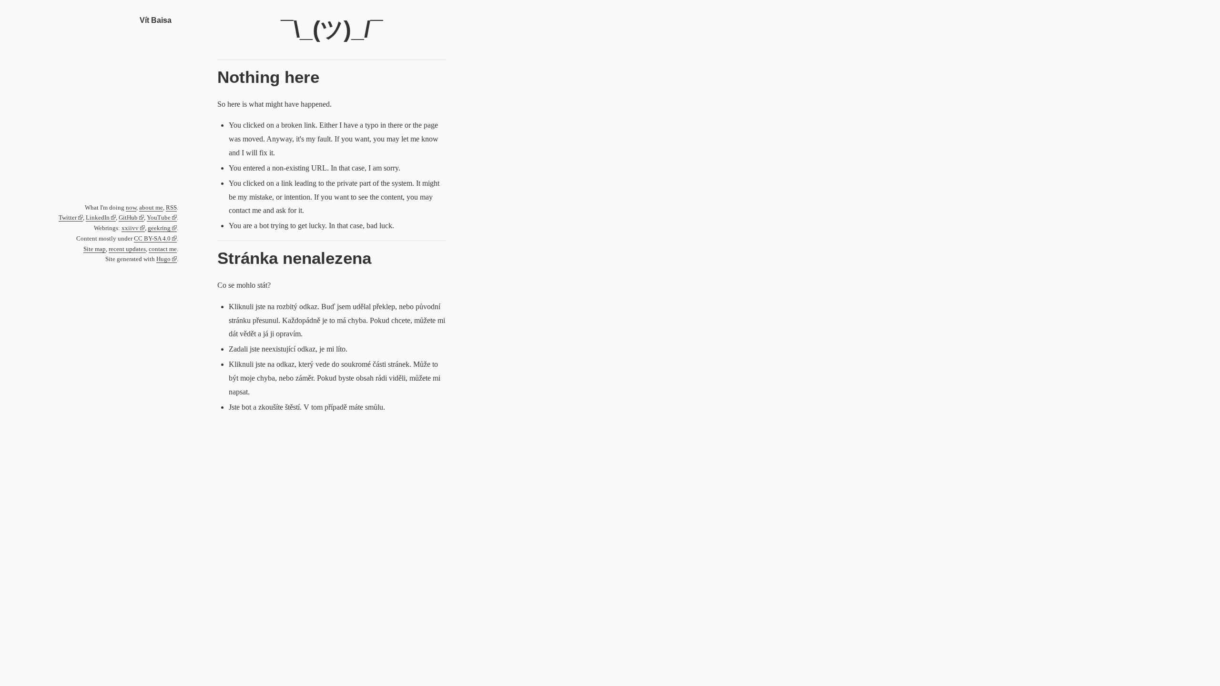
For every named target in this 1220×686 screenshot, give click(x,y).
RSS (171, 207)
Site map (94, 249)
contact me (163, 249)
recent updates (127, 249)
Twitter (68, 217)
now (131, 207)
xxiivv (130, 228)
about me (151, 207)
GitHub (128, 217)
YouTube (159, 217)
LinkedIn (98, 217)
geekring (159, 228)
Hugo (163, 259)
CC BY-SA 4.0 (152, 238)
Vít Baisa (156, 20)
